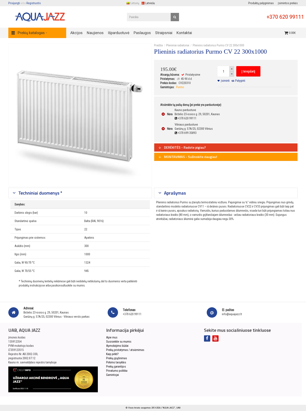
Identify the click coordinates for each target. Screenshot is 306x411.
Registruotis (33, 3)
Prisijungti (14, 3)
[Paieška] (175, 17)
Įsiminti (225, 80)
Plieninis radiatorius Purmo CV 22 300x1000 (218, 45)
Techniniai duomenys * (39, 192)
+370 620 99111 (285, 17)
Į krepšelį (248, 71)
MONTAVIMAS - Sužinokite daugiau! (190, 156)
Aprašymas (174, 192)
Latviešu (150, 3)
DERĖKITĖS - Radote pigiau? (184, 147)
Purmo (180, 87)
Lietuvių (134, 3)
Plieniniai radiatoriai (177, 45)
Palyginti (240, 80)
